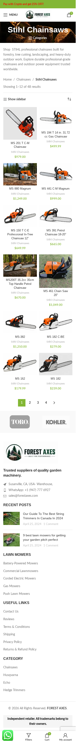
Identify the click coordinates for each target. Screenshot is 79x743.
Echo (6, 682)
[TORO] (20, 422)
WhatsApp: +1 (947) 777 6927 (29, 490)
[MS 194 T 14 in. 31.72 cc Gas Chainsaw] (56, 118)
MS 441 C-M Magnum (56, 188)
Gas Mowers (11, 586)
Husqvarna (10, 675)
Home (7, 79)
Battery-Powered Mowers (20, 563)
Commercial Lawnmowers (20, 571)
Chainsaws (23, 79)
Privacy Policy (12, 642)
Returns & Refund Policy (19, 649)
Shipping (9, 634)
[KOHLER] (56, 422)
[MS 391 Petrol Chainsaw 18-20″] (56, 216)
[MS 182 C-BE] (56, 322)
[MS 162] (20, 364)
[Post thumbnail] (11, 519)
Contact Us (10, 611)
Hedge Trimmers (14, 690)
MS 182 (56, 378)
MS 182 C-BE (56, 336)
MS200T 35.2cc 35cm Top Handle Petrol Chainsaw (20, 283)
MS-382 (20, 336)
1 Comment (50, 524)
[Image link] (30, 452)
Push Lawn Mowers (16, 593)
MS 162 (20, 378)
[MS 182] (56, 364)
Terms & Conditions (16, 627)
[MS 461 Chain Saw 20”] (56, 271)
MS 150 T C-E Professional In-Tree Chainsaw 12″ (20, 234)
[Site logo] (37, 14)
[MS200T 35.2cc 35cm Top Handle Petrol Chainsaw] (20, 265)
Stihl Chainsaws (20, 152)
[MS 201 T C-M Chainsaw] (20, 123)
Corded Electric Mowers (19, 578)
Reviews (8, 619)
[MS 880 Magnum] (20, 174)
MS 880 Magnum (20, 188)
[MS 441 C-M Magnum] (56, 174)
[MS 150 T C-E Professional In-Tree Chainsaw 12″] (20, 216)
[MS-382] (20, 322)
